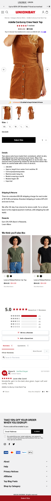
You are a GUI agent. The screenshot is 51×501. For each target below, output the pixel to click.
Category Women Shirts (18, 18)
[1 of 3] (7, 113)
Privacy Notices (11, 471)
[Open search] (6, 12)
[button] (43, 392)
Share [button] (7, 392)
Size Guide (5, 131)
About (6, 461)
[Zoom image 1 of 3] (25, 67)
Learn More (6, 224)
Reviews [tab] (6, 346)
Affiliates (8, 476)
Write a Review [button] (26, 333)
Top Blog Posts (11, 481)
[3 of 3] (31, 113)
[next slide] (47, 6)
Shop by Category (12, 486)
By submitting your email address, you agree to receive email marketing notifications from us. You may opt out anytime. (25, 438)
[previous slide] (3, 6)
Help (6, 466)
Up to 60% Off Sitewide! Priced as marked (25, 6)
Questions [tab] (22, 346)
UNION (30, 2)
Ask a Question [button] (26, 338)
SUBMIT (37, 431)
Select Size (18, 140)
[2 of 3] (19, 113)
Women (7, 18)
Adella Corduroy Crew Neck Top (14, 387)
